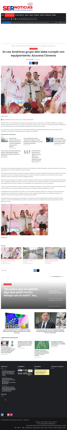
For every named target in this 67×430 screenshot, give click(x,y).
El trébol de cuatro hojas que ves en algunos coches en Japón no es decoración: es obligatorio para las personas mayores (36, 156)
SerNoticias (26, 419)
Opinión (54, 15)
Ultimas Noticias (9, 15)
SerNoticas (29, 59)
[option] (33, 292)
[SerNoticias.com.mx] (17, 6)
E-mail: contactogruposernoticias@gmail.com (46, 423)
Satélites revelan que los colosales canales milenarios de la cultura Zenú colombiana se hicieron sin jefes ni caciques (41, 353)
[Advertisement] (33, 33)
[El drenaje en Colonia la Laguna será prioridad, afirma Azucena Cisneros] (33, 253)
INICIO (2, 15)
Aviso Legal (37, 421)
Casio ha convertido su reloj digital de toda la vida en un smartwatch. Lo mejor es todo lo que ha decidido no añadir (21, 292)
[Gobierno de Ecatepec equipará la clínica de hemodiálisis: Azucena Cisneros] (55, 253)
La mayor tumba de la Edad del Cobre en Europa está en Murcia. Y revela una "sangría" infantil (31, 22)
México (27, 15)
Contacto (50, 421)
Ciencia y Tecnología (45, 15)
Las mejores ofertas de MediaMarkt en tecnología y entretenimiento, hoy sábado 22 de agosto (58, 343)
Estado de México (19, 15)
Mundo (31, 15)
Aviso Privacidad (44, 421)
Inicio (14, 45)
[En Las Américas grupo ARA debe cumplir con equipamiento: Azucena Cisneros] (11, 253)
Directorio (55, 421)
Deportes (36, 15)
